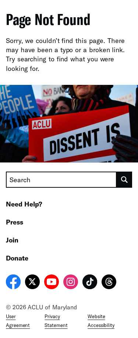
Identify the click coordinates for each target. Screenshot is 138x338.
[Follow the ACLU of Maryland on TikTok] (89, 282)
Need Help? (24, 204)
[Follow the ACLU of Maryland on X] (32, 282)
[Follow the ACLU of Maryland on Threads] (109, 282)
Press (14, 222)
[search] (124, 180)
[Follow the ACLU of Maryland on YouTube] (51, 282)
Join (12, 240)
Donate (17, 258)
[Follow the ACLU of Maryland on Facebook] (13, 282)
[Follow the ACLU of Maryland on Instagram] (70, 282)
